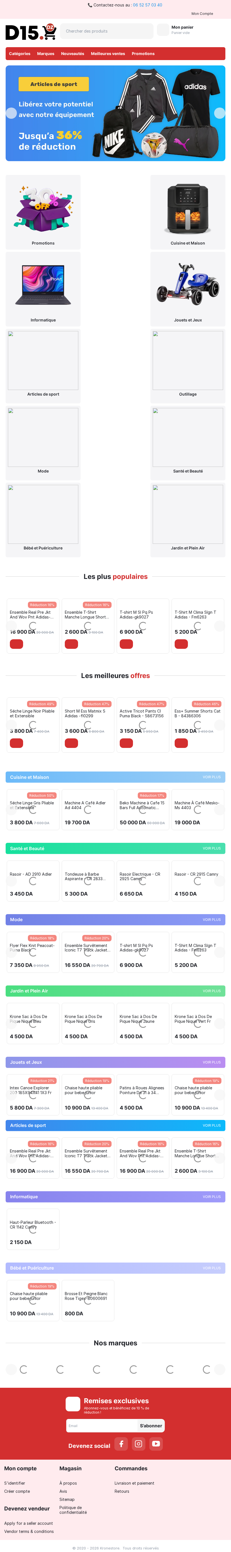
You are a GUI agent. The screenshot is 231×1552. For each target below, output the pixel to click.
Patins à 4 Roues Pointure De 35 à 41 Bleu (197, 1183)
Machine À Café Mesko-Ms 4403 (142, 898)
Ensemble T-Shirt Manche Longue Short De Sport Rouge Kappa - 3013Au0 (33, 615)
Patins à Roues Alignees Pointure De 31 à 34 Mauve (87, 1183)
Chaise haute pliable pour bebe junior (28, 1183)
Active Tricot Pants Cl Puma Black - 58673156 (87, 759)
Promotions (143, 53)
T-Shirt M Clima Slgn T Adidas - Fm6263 (140, 614)
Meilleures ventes (108, 53)
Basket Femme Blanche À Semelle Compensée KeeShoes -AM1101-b (198, 615)
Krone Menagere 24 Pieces (193, 898)
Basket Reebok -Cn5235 (197, 757)
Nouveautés (72, 53)
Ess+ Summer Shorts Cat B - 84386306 (143, 759)
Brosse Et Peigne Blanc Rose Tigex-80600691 (86, 1388)
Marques (45, 53)
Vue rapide (33, 743)
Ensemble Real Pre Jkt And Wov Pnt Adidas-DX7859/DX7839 (85, 1246)
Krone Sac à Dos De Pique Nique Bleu (83, 1111)
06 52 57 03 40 (147, 5)
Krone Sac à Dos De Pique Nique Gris (138, 1111)
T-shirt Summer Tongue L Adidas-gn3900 (196, 1040)
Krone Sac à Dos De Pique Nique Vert (28, 1111)
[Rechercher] (145, 31)
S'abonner (151, 1518)
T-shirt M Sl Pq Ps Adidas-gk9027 (81, 614)
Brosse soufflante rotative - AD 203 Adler (196, 969)
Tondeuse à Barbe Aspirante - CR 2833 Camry (29, 969)
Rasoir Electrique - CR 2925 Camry (85, 969)
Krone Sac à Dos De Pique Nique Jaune (193, 1111)
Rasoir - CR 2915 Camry (141, 966)
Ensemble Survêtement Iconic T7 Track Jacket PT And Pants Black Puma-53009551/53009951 (31, 1041)
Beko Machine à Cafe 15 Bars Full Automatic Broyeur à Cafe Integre (87, 898)
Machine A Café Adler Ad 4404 (30, 898)
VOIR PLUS (212, 870)
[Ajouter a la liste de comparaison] (33, 644)
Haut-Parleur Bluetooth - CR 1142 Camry (33, 1317)
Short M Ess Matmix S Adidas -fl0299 (30, 759)
